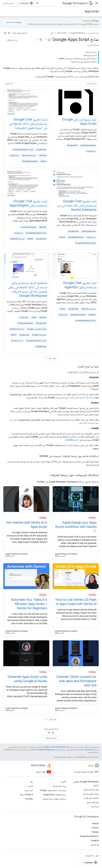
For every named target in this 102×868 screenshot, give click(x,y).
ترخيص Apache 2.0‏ (92, 750)
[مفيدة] (9, 33)
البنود (97, 855)
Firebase (95, 832)
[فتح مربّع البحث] (37, 3)
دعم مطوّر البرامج (93, 802)
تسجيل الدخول (8, 3)
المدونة (30, 786)
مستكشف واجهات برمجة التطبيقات (54, 799)
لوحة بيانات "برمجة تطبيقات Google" (53, 790)
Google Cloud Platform (89, 836)
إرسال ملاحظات (12, 40)
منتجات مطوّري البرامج (91, 794)
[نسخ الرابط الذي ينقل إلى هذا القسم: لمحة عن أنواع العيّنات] (74, 366)
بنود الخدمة (95, 806)
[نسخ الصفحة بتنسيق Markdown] (41, 40)
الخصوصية (89, 855)
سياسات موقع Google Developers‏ (49, 750)
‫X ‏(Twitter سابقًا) (26, 795)
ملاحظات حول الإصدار (91, 798)
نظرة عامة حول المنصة (91, 789)
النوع (38, 76)
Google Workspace (77, 33)
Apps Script (92, 11)
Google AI (95, 840)
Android (95, 823)
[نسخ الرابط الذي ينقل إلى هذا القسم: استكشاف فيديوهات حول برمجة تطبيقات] (47, 475)
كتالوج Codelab (72, 440)
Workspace (80, 3)
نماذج (52, 33)
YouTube (29, 799)
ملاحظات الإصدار (93, 45)
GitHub (54, 461)
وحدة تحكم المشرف (59, 786)
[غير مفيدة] (5, 33)
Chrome (95, 828)
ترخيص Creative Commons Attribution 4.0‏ (58, 747)
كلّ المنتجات (95, 845)
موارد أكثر (50, 358)
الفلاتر (9, 83)
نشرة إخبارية (28, 790)
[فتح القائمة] (96, 3)
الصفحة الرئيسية (93, 33)
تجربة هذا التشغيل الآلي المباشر (81, 397)
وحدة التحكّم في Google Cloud (54, 795)
